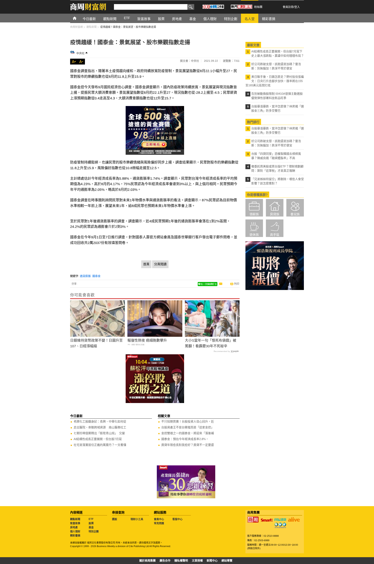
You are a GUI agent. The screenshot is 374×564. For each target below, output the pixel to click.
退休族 (254, 234)
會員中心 (159, 519)
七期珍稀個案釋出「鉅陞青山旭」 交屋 (99, 433)
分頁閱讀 (160, 264)
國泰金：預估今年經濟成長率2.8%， (185, 439)
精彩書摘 (75, 535)
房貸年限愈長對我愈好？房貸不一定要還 (187, 444)
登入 (297, 6)
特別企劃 (94, 531)
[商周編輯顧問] (280, 525)
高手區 (274, 234)
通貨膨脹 (85, 276)
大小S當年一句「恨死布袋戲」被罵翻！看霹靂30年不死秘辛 (210, 343)
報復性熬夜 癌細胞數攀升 (147, 340)
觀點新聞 (75, 519)
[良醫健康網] (280, 519)
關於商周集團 (147, 560)
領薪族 (254, 214)
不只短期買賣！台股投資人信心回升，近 (187, 421)
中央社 (80, 53)
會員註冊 (288, 6)
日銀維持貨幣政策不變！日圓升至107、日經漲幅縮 (96, 343)
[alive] (294, 519)
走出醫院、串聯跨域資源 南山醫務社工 (100, 427)
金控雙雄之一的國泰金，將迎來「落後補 (187, 433)
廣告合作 (165, 560)
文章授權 (197, 560)
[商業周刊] (253, 519)
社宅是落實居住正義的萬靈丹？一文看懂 (100, 444)
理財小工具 (137, 519)
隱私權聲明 (181, 560)
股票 (91, 523)
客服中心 (177, 519)
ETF (91, 519)
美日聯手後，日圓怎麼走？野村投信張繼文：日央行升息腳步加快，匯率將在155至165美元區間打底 (274, 81)
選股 (114, 519)
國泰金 (96, 276)
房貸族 (274, 214)
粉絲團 (258, 6)
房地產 (74, 527)
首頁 (78, 18)
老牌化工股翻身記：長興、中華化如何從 (100, 421)
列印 (236, 283)
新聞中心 (212, 560)
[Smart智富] (267, 520)
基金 (91, 527)
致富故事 (75, 523)
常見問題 (159, 523)
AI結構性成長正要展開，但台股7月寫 (98, 439)
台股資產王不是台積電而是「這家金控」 (187, 427)
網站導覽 (226, 560)
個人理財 (75, 531)
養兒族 (295, 214)
